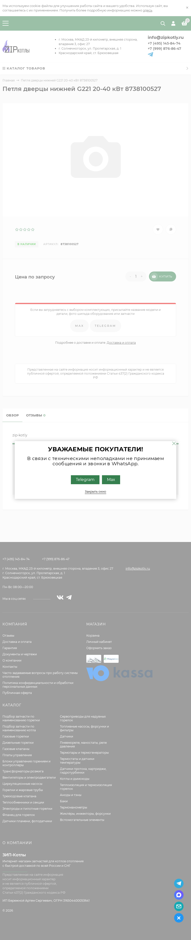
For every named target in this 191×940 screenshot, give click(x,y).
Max (111, 479)
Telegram (85, 479)
